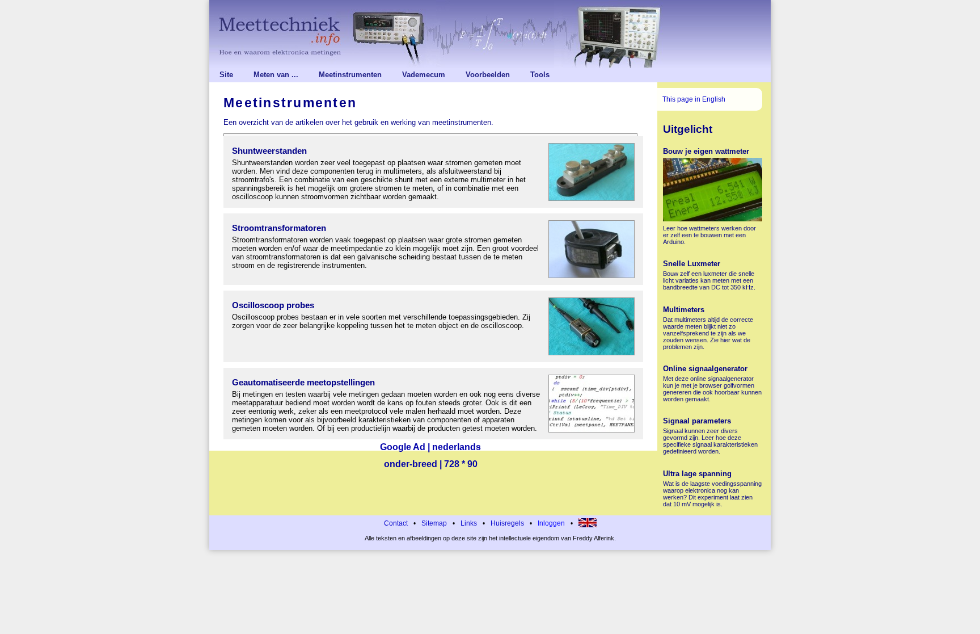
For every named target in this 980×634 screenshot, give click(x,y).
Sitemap (434, 523)
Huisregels (507, 523)
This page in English (693, 99)
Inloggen (551, 523)
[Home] (490, 34)
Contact (396, 523)
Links (469, 523)
